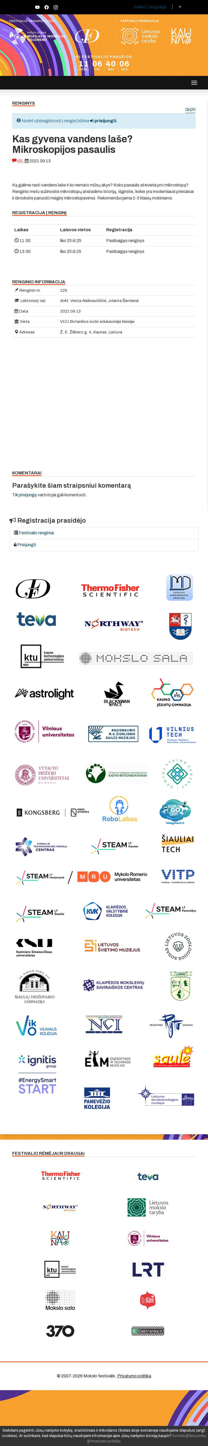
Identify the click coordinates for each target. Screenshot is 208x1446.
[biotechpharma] (60, 1207)
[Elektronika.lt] (147, 1331)
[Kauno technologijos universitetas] (60, 1269)
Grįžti (190, 110)
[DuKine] (147, 1300)
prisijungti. (106, 120)
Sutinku (179, 1436)
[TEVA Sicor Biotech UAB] (147, 1176)
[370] (60, 1331)
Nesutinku (197, 1436)
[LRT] (147, 1269)
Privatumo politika (134, 1376)
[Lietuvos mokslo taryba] (147, 1207)
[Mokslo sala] (60, 1300)
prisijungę (28, 495)
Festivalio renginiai (36, 533)
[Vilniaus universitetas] (147, 1238)
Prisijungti (26, 544)
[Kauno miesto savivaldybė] (60, 1238)
